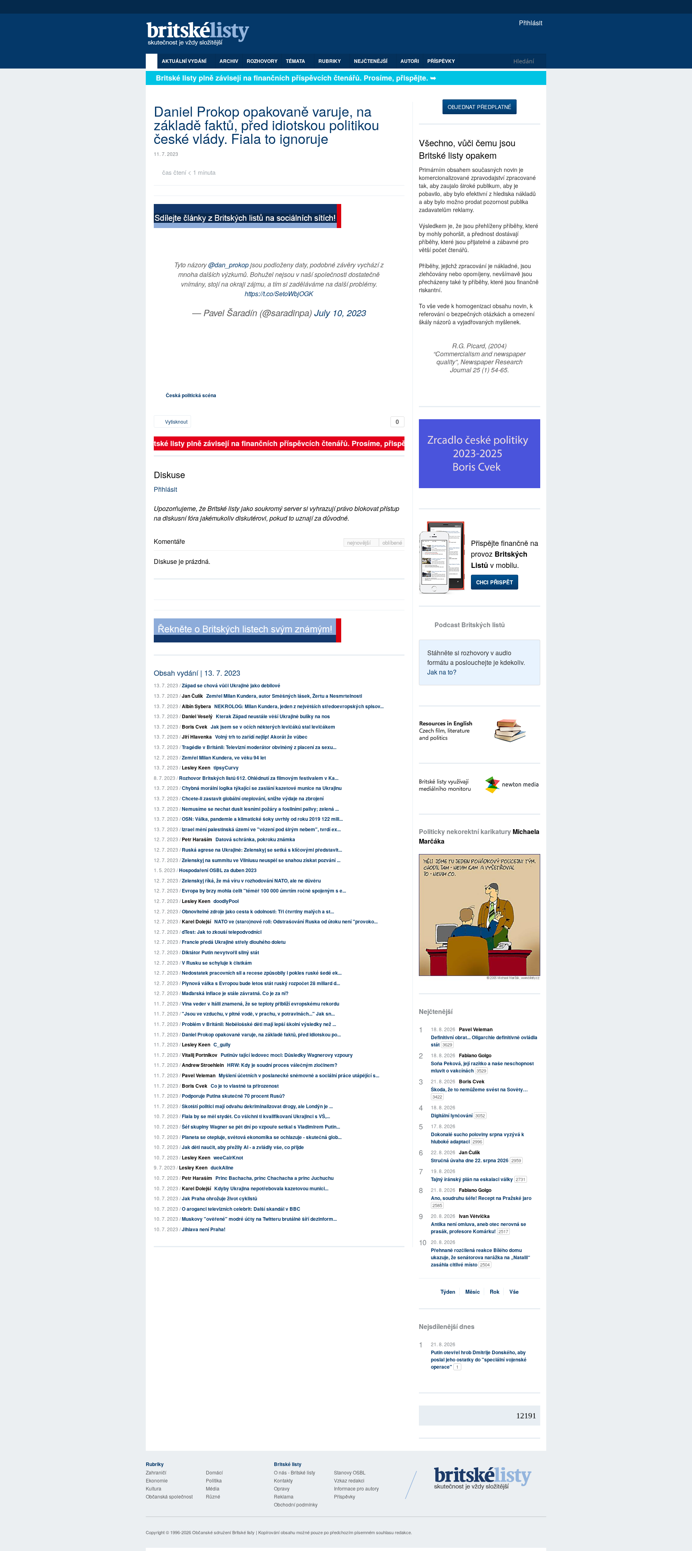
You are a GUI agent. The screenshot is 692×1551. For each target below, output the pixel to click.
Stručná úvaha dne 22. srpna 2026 (476, 1160)
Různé (213, 1496)
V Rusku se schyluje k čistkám (217, 962)
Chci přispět (494, 582)
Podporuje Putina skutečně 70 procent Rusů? (233, 1095)
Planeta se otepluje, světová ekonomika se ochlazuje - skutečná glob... (262, 1137)
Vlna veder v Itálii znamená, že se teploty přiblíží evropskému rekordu (260, 1003)
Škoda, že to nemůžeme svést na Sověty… (479, 1093)
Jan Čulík (192, 695)
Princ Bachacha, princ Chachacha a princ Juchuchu (274, 1177)
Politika (214, 1480)
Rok (494, 1291)
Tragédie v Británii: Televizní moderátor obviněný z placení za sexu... (259, 747)
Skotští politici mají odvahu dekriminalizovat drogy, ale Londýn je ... (257, 1106)
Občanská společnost (169, 1496)
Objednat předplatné (479, 107)
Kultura (153, 1488)
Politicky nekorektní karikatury (479, 836)
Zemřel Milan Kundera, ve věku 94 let (224, 757)
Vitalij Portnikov (199, 1054)
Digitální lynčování (458, 1115)
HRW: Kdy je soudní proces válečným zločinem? (282, 1064)
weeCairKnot (228, 1157)
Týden (448, 1291)
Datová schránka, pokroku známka (255, 839)
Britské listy (202, 34)
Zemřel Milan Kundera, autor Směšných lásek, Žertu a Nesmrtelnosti (284, 695)
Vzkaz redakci (349, 1480)
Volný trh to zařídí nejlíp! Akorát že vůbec (261, 736)
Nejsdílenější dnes (447, 1326)
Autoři (409, 61)
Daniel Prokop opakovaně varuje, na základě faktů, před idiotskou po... (261, 1034)
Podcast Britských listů (470, 624)
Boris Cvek (194, 726)
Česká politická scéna (191, 395)
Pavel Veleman (198, 1075)
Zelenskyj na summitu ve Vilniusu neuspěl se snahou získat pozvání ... (261, 860)
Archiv (228, 61)
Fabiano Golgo (475, 1055)
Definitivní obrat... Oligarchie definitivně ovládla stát (484, 1041)
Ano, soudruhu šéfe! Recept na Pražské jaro (481, 1201)
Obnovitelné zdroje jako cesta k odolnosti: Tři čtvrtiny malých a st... (258, 911)
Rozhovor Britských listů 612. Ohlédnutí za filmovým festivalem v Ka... (258, 778)
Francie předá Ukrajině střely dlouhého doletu (234, 941)
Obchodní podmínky (296, 1504)
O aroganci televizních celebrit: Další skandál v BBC (241, 1208)
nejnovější (359, 542)
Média (212, 1488)
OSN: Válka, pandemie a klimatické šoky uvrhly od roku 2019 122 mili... (262, 818)
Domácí (214, 1472)
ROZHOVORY (262, 61)
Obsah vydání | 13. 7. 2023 (197, 672)
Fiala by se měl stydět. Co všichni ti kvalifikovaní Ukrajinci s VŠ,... (256, 1116)
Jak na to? (442, 672)
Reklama (284, 1496)
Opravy (282, 1488)
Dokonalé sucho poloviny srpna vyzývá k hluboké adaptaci (477, 1138)
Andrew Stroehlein (203, 1064)
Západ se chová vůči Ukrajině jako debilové (231, 685)
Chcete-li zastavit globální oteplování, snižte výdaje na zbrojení (253, 798)
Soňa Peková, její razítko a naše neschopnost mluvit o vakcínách (482, 1067)
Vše (514, 1291)
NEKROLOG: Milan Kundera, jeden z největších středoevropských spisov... (299, 706)
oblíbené (392, 542)
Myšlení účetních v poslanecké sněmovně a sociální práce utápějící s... (299, 1075)
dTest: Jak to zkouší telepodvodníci (222, 931)
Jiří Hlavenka (197, 736)
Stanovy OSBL (350, 1472)
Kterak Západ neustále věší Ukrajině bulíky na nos (273, 716)
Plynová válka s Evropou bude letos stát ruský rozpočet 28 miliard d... (261, 983)
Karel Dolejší (196, 921)
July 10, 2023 (340, 312)
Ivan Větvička (474, 1216)
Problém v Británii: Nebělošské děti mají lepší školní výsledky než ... (259, 1024)
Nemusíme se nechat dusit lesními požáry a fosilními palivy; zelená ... (260, 808)
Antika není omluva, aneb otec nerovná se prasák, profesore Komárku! (478, 1227)
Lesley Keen (196, 767)
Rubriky (330, 61)
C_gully (222, 1044)
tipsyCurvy (226, 767)
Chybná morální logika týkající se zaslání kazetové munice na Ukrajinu (262, 788)
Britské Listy (483, 1479)
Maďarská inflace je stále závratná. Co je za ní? (235, 993)
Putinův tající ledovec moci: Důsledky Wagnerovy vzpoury (287, 1054)
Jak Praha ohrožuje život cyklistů (219, 1198)
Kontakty (283, 1480)
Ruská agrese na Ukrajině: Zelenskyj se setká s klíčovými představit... (262, 849)
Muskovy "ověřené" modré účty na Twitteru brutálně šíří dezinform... (259, 1218)
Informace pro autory (356, 1488)
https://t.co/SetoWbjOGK (279, 293)
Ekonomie (157, 1480)
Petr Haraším (197, 839)
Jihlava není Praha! (203, 1229)
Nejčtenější (436, 1011)
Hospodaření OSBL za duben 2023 (218, 870)
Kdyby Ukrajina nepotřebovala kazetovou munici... (271, 1188)
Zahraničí (156, 1472)
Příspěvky (441, 61)
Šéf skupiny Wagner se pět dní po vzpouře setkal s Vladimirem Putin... (261, 1126)
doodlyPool (226, 901)
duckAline (222, 1167)
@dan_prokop (228, 264)
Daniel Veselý (197, 716)
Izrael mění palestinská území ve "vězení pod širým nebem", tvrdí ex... (261, 829)
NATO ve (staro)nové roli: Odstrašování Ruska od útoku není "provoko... (296, 921)
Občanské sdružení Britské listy (223, 1532)
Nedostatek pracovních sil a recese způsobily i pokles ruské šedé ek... (262, 972)
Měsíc (472, 1291)
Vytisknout (175, 421)
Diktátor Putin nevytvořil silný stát (220, 952)
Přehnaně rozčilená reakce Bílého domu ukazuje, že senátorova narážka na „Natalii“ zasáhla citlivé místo (480, 1257)
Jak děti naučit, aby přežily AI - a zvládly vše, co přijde (243, 1147)
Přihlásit (529, 22)
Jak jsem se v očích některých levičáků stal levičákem (273, 726)
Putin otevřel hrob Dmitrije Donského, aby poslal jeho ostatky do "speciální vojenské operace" (479, 1359)
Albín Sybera (196, 706)
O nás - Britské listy (294, 1472)
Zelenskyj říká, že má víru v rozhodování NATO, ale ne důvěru (251, 880)
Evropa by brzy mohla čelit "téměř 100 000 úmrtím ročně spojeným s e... (264, 890)
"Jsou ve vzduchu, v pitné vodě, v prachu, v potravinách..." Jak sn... (258, 1013)
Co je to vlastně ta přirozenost (245, 1085)
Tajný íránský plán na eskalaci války (478, 1179)
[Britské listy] (247, 217)
